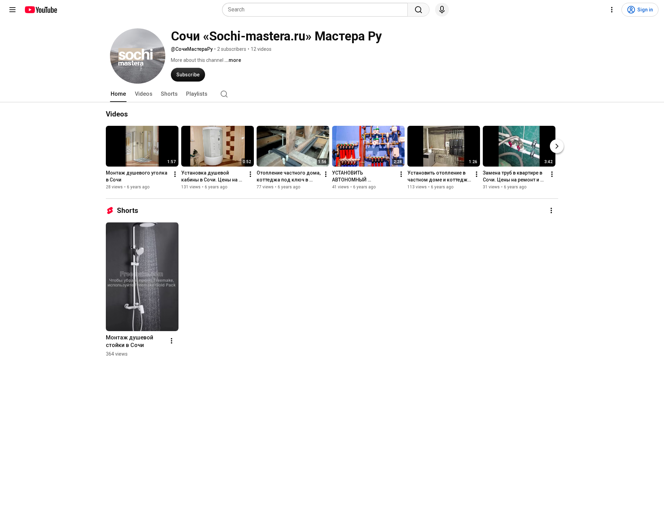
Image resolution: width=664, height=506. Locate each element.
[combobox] (317, 10)
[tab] (118, 94)
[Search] (418, 10)
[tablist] (332, 94)
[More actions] (175, 174)
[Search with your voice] (442, 10)
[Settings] (612, 10)
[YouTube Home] (40, 9)
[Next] (557, 146)
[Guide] (12, 10)
